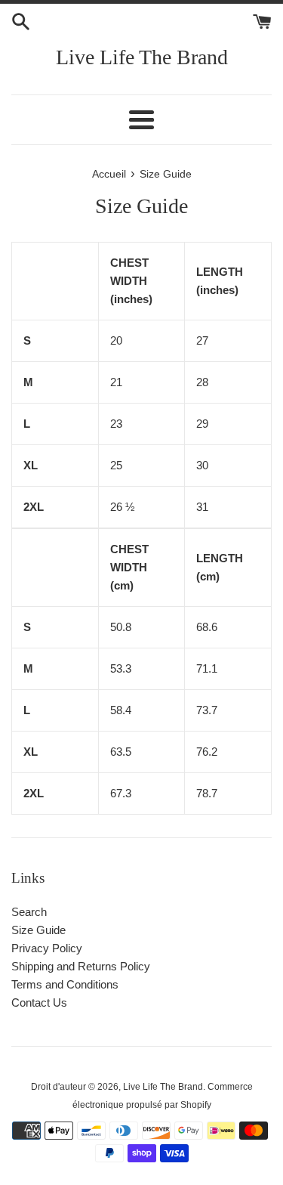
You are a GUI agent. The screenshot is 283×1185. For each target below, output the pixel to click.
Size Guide (38, 930)
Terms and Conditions (64, 984)
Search (29, 911)
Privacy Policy (46, 948)
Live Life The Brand (142, 57)
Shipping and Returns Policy (80, 966)
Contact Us (39, 1002)
